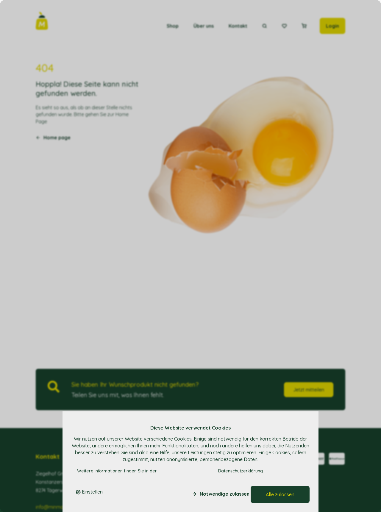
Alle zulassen (280, 494)
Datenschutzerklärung (240, 471)
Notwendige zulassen (224, 494)
